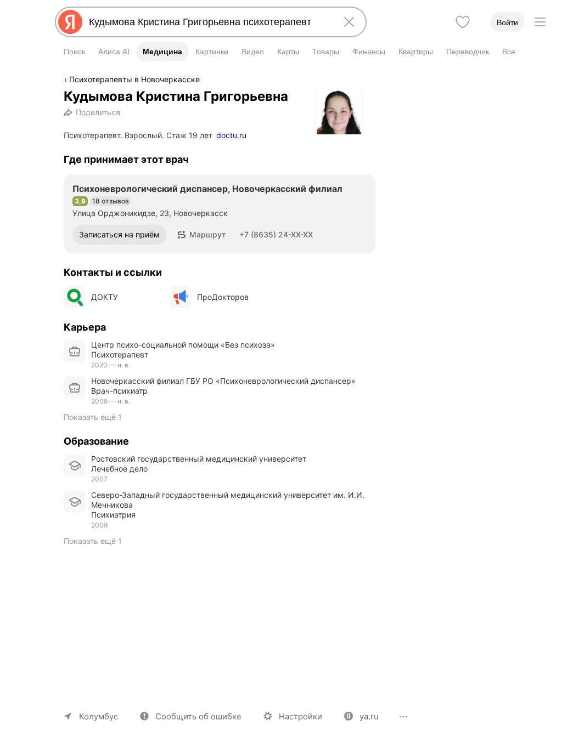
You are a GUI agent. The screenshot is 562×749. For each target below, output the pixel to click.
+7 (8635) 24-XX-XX (276, 234)
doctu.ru (231, 135)
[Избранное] (463, 22)
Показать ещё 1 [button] (93, 417)
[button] (202, 235)
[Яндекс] (70, 22)
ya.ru (369, 716)
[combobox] (208, 22)
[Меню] (540, 22)
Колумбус (98, 716)
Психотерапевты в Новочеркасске (134, 79)
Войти (507, 22)
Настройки (300, 716)
